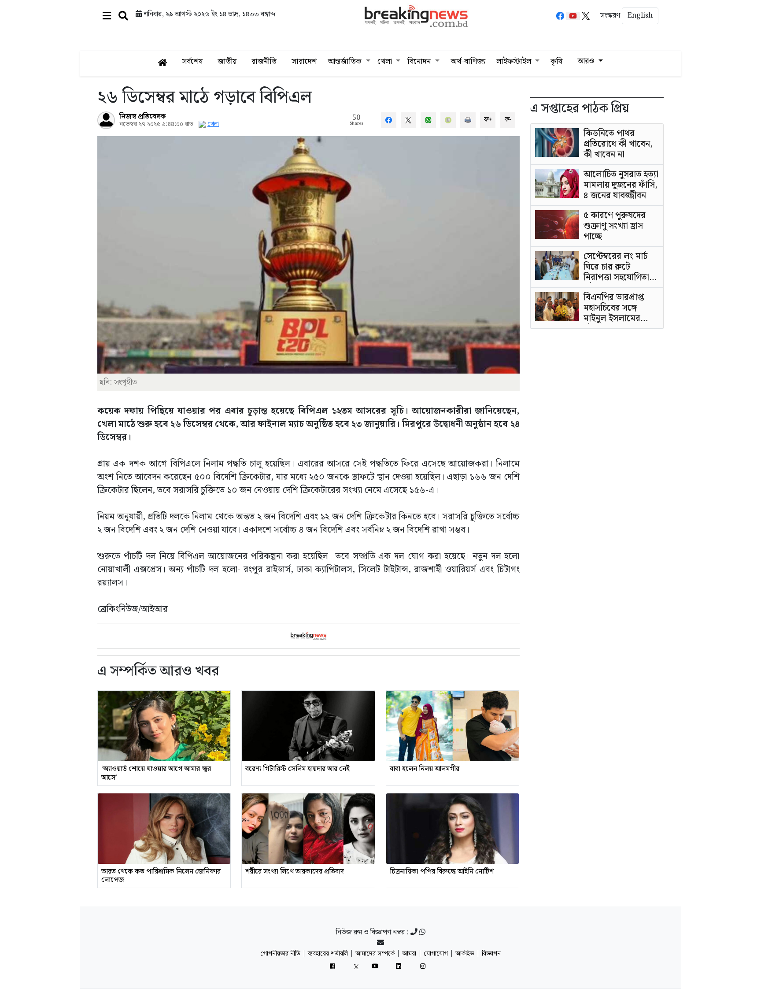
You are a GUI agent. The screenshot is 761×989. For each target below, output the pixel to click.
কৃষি (556, 61)
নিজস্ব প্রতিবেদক (142, 116)
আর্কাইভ (464, 954)
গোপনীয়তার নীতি (280, 954)
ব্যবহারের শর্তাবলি (328, 954)
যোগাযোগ (436, 954)
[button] (106, 16)
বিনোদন (420, 61)
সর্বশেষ (192, 61)
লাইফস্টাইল (514, 61)
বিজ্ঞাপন (491, 954)
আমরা (409, 954)
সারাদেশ (304, 61)
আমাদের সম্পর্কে (375, 954)
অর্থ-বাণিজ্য (468, 61)
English (640, 15)
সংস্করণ (610, 15)
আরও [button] (586, 61)
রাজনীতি (264, 61)
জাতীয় (227, 61)
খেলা (385, 61)
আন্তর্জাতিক (346, 61)
